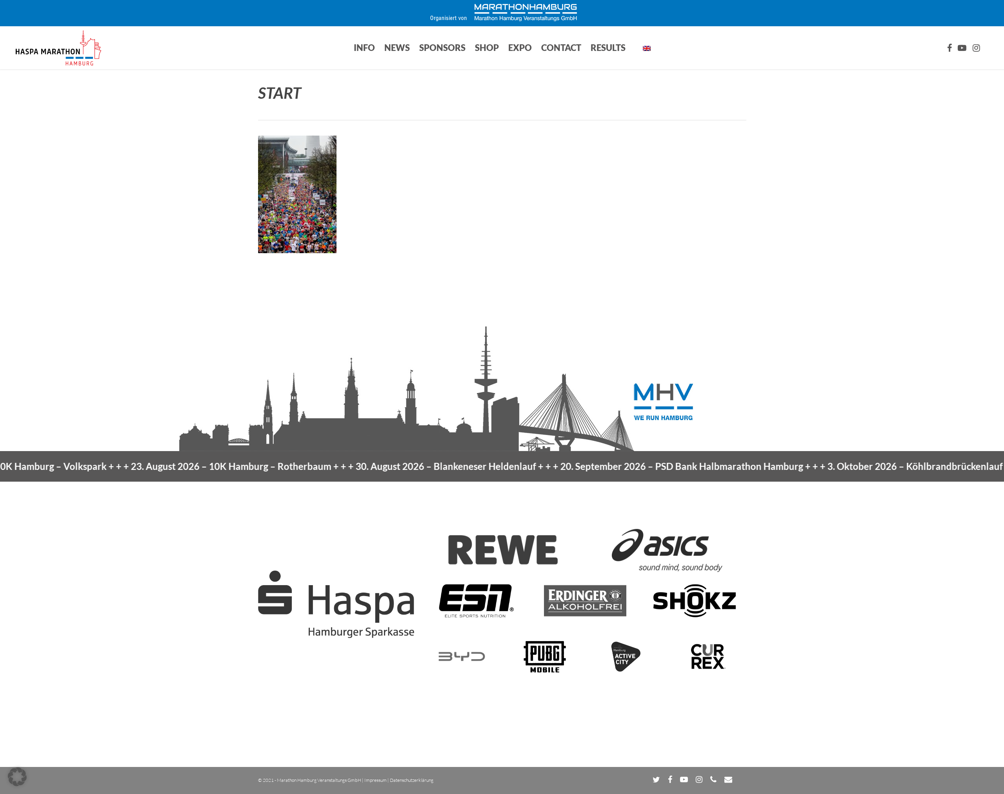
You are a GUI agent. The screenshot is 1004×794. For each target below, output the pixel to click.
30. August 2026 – (413, 466)
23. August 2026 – (198, 466)
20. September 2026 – (648, 466)
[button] (17, 777)
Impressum (375, 780)
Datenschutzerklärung (411, 780)
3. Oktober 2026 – (882, 466)
